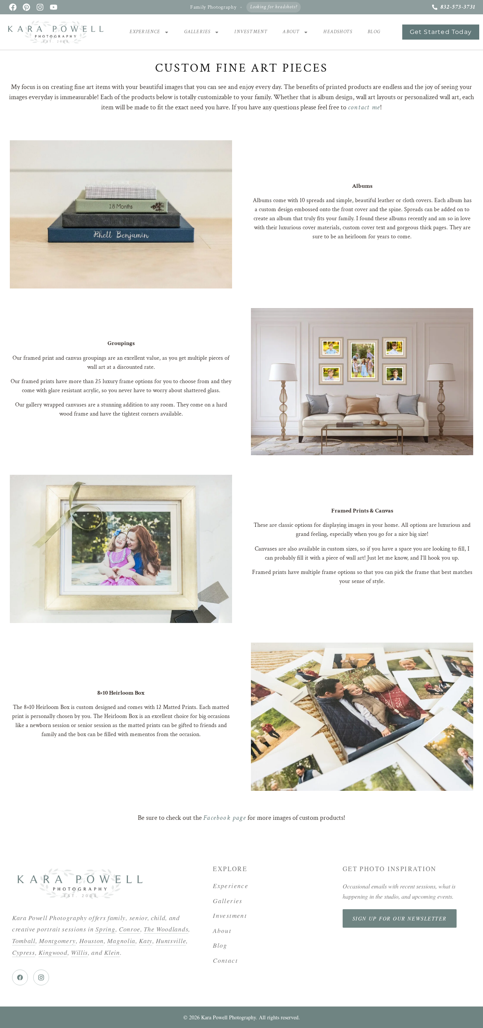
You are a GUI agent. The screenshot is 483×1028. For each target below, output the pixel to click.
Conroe (129, 929)
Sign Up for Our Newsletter (399, 918)
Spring (105, 929)
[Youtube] (53, 7)
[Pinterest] (26, 7)
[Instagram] (40, 7)
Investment (251, 32)
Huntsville (171, 940)
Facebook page (224, 817)
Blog (374, 32)
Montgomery (57, 940)
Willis (79, 952)
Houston (91, 940)
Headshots (337, 32)
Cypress (23, 952)
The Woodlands (166, 929)
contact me (364, 107)
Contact (225, 960)
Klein (112, 952)
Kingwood (52, 952)
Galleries (197, 32)
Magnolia (121, 940)
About (291, 32)
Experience (144, 32)
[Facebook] (13, 7)
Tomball (23, 940)
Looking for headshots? (273, 7)
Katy (145, 940)
